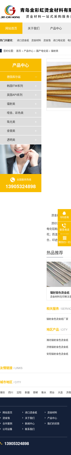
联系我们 (30, 429)
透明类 (11, 140)
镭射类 (11, 104)
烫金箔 (47, 40)
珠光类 (11, 122)
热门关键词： (7, 40)
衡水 (43, 392)
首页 (18, 50)
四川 (10, 392)
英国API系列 (14, 95)
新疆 (27, 392)
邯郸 (35, 392)
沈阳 (19, 392)
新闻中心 (30, 423)
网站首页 (7, 412)
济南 (68, 392)
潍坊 (2, 392)
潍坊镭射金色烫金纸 (57, 340)
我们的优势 (53, 423)
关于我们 (30, 418)
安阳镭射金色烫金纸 (57, 353)
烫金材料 (36, 40)
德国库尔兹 (14, 77)
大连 (60, 392)
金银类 (11, 131)
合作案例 (7, 423)
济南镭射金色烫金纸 (57, 346)
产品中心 (52, 418)
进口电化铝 (59, 40)
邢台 (52, 392)
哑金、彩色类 (15, 113)
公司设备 (7, 429)
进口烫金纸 (23, 40)
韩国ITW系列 (15, 86)
